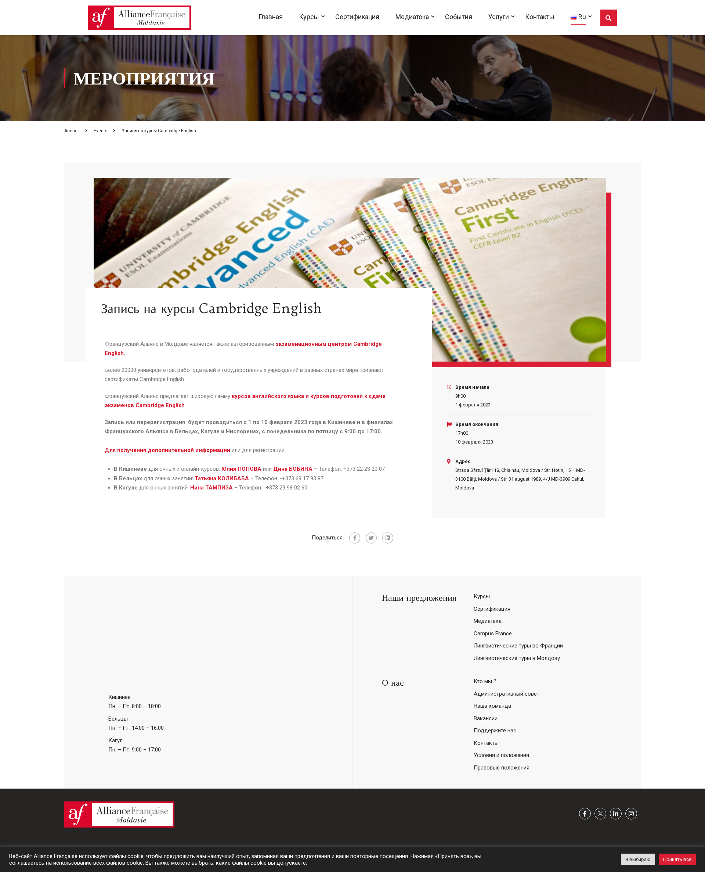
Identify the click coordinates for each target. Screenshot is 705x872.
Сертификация (357, 17)
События (458, 17)
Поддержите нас (495, 730)
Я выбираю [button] (638, 859)
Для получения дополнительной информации (167, 450)
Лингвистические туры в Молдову (517, 658)
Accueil (72, 130)
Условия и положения (501, 755)
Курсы (309, 17)
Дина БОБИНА (292, 469)
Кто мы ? (485, 681)
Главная (270, 17)
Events (101, 130)
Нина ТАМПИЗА (211, 487)
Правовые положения (501, 767)
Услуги (498, 17)
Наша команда (492, 706)
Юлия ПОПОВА (241, 469)
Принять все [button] (677, 859)
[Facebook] (354, 537)
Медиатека (412, 17)
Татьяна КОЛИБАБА (222, 478)
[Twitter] (371, 537)
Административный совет (506, 693)
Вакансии (486, 718)
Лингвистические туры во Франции (518, 645)
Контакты (539, 17)
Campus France (493, 633)
